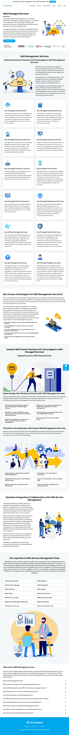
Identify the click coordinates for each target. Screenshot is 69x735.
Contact (59, 5)
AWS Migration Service (12, 606)
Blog (64, 5)
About (54, 5)
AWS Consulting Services (45, 606)
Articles (42, 726)
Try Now (53, 1)
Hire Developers (47, 5)
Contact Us (9, 41)
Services (39, 5)
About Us (27, 726)
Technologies (32, 5)
